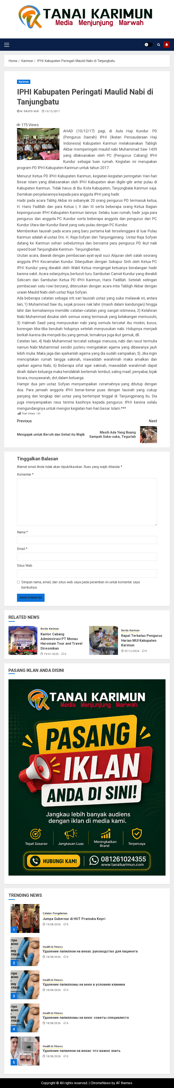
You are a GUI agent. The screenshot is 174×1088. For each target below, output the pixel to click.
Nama (22, 532)
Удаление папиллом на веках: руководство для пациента (90, 951)
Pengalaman (60, 913)
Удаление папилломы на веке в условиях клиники (84, 984)
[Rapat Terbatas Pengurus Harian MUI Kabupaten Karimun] (103, 640)
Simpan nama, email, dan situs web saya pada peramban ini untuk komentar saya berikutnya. (80, 585)
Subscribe (166, 44)
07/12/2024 (132, 651)
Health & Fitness (53, 946)
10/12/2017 (52, 111)
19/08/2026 (53, 924)
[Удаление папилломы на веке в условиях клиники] (25, 984)
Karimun (24, 81)
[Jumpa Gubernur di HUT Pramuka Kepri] (25, 918)
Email (22, 549)
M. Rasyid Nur (29, 111)
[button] (6, 45)
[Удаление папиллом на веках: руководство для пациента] (25, 951)
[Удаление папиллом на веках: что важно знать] (25, 1051)
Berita (44, 628)
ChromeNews (101, 1083)
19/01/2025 (51, 654)
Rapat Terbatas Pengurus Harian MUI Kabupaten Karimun (141, 640)
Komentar (25, 474)
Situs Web (24, 566)
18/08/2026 (53, 956)
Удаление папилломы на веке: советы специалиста (86, 1018)
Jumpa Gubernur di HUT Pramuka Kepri (74, 919)
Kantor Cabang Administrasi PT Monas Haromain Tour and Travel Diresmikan (61, 641)
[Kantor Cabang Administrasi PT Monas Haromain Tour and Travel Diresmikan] (22, 640)
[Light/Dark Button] (148, 44)
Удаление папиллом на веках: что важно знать (82, 1051)
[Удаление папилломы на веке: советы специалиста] (25, 1017)
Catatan (47, 913)
